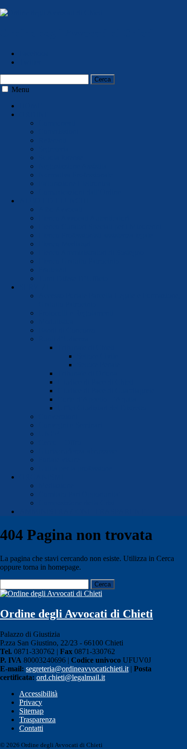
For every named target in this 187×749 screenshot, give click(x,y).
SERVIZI (33, 287)
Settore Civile (97, 356)
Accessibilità (38, 694)
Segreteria (53, 149)
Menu (20, 89)
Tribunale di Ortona (87, 373)
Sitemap (31, 711)
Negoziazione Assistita (72, 166)
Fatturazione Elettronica (74, 183)
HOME (30, 106)
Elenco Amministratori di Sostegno (91, 252)
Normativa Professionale (75, 175)
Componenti (57, 123)
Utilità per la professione (75, 468)
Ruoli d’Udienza (63, 339)
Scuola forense (60, 157)
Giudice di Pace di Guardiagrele (106, 390)
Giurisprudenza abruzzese (77, 451)
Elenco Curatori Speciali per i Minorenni (99, 226)
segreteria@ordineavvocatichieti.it (77, 669)
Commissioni (58, 132)
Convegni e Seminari (70, 425)
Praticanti (52, 270)
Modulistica (56, 321)
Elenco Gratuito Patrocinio (78, 261)
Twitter (30, 62)
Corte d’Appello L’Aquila (97, 399)
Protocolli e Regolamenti (75, 313)
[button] (5, 89)
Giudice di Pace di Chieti (95, 382)
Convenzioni (57, 416)
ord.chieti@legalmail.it (70, 677)
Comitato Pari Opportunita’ (79, 494)
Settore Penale (98, 365)
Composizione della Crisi (76, 503)
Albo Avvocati (60, 209)
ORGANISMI (41, 477)
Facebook (34, 53)
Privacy (30, 702)
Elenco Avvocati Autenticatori (83, 218)
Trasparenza (37, 719)
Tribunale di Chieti (86, 347)
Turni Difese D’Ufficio (73, 278)
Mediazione (56, 485)
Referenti (52, 140)
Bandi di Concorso (66, 330)
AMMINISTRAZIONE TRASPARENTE (84, 511)
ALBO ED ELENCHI (54, 201)
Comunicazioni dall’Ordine (79, 192)
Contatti (31, 728)
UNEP (48, 434)
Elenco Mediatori (64, 244)
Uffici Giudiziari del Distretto (102, 408)
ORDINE (34, 114)
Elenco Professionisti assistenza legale (95, 235)
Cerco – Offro (59, 442)
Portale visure (59, 460)
